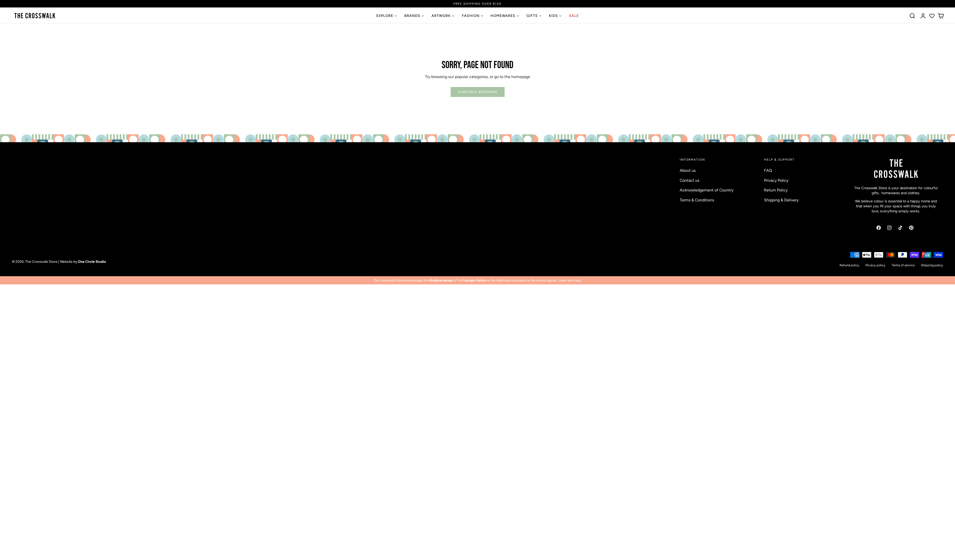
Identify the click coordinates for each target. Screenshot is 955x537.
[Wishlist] (932, 16)
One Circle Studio (92, 262)
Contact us (689, 180)
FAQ (768, 170)
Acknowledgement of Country (706, 190)
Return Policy (776, 190)
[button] (912, 16)
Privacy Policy (776, 180)
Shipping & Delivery (781, 199)
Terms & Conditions (697, 199)
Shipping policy (932, 265)
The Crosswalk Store (41, 262)
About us (688, 170)
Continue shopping (477, 92)
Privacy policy (875, 265)
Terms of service (903, 265)
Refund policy (849, 265)
